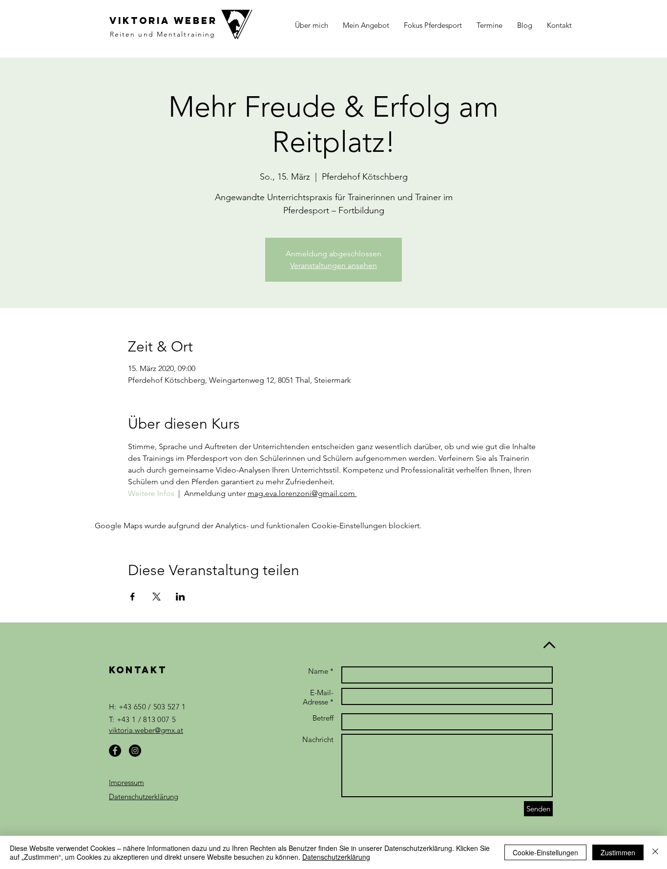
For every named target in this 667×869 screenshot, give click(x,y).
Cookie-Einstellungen (545, 852)
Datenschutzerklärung (143, 796)
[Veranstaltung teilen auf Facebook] (132, 596)
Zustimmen (618, 852)
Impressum (126, 782)
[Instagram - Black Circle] (135, 751)
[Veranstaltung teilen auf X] (156, 596)
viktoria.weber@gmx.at (146, 730)
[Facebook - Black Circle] (115, 751)
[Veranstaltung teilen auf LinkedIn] (180, 596)
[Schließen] (655, 852)
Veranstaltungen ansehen (333, 265)
